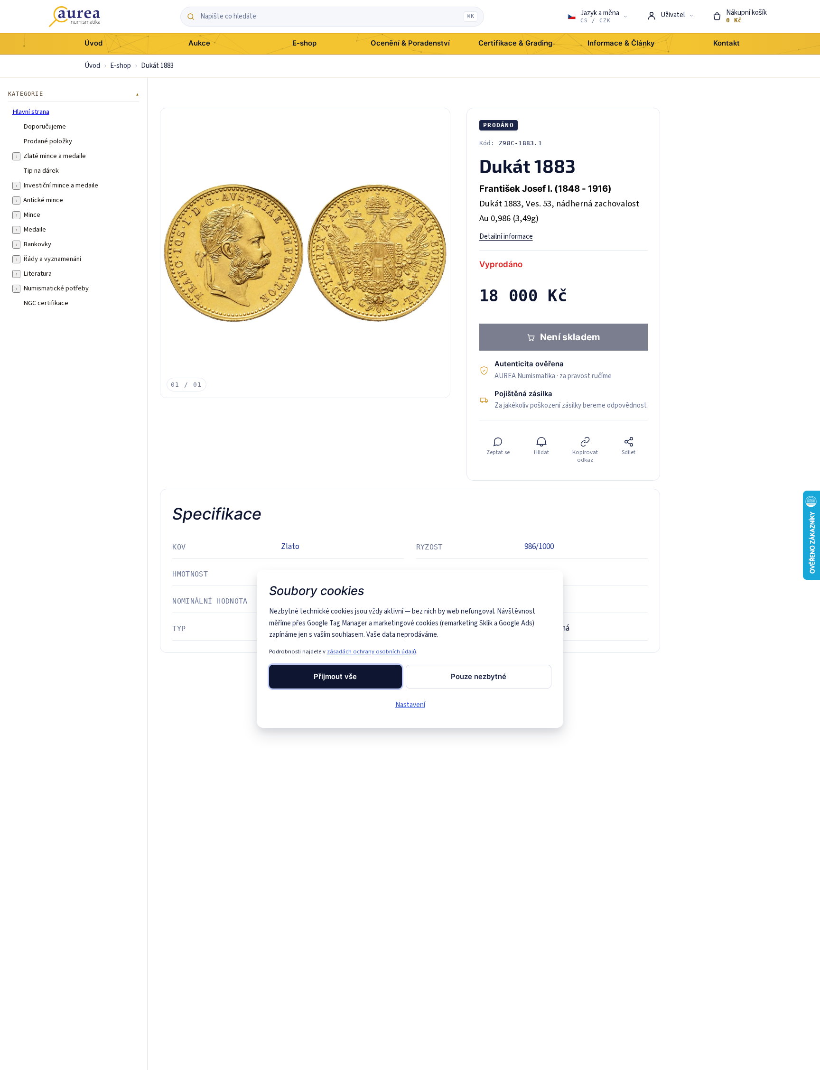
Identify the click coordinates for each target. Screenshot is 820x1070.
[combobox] (329, 16)
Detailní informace (506, 237)
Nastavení (410, 705)
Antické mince (43, 200)
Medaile (34, 229)
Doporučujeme (44, 126)
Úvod (92, 66)
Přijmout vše (335, 676)
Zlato (290, 546)
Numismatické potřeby (56, 288)
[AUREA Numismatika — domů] (74, 16)
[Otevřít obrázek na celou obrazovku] (305, 253)
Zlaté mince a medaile (54, 156)
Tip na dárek (41, 171)
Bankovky (37, 244)
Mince (31, 215)
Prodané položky (47, 141)
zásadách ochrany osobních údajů (371, 651)
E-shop (120, 66)
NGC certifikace (45, 303)
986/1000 (539, 546)
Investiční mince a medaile (60, 185)
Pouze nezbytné (478, 676)
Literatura (37, 274)
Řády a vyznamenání (52, 259)
